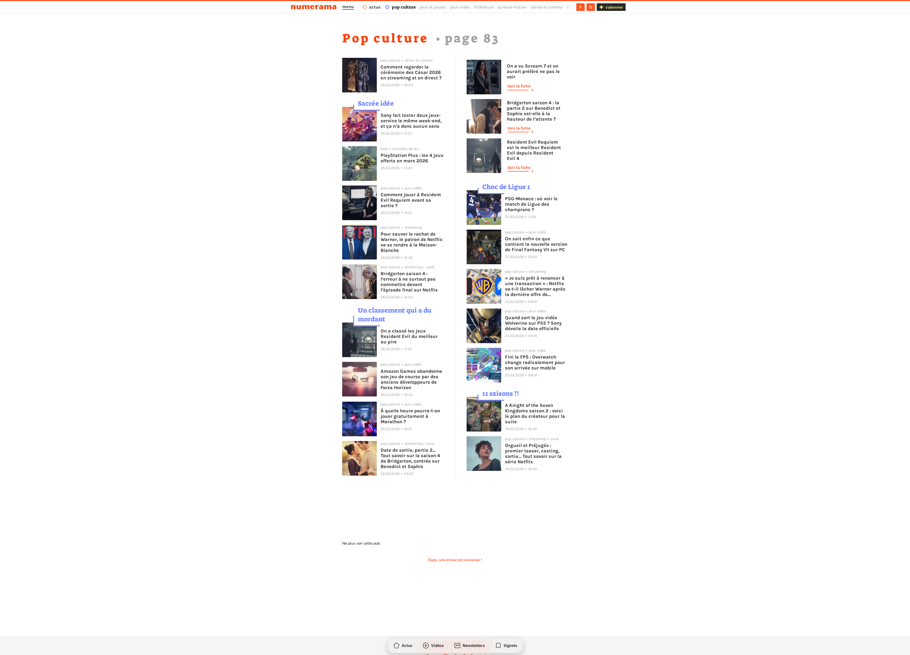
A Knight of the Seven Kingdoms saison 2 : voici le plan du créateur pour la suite (535, 413)
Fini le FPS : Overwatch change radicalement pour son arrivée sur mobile (535, 362)
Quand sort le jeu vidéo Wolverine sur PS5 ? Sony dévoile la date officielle (533, 323)
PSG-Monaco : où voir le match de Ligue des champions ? (531, 204)
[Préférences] (591, 7)
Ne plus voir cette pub (361, 543)
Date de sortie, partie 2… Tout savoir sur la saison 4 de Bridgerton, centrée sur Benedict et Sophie (410, 458)
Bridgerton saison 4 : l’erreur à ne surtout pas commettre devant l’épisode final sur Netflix (409, 282)
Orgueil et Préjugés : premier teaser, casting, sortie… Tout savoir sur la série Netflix (533, 453)
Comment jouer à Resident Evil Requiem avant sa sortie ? (411, 200)
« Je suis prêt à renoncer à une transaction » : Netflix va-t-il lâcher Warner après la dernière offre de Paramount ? (535, 286)
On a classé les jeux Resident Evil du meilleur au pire (409, 336)
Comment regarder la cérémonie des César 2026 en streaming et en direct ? (411, 72)
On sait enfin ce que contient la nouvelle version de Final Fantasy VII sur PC (536, 244)
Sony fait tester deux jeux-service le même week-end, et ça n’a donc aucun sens (411, 121)
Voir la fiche (518, 86)
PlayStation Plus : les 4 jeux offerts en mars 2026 (412, 158)
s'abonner (614, 7)
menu (348, 6)
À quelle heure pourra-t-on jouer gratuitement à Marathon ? (410, 416)
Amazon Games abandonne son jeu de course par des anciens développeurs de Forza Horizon (411, 379)
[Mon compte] (580, 7)
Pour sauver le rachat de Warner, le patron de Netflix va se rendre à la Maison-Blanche (411, 242)
